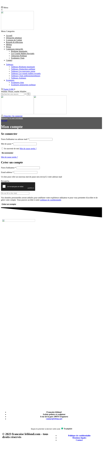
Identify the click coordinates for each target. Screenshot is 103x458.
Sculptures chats (17, 82)
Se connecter (7, 153)
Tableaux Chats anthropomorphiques (25, 76)
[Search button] (28, 94)
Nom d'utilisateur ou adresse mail (15, 139)
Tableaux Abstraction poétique (23, 69)
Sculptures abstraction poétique (23, 85)
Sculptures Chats (17, 58)
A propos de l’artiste (14, 40)
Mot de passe (7, 144)
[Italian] (12, 2)
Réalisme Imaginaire (19, 51)
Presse (8, 47)
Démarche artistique (14, 38)
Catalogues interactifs (14, 49)
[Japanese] (15, 2)
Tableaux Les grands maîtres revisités (26, 73)
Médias (9, 44)
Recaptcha (5, 181)
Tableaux (9, 64)
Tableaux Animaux (18, 78)
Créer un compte (9, 204)
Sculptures (10, 80)
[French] (5, 2)
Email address (7, 172)
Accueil (4, 120)
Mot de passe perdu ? (28, 149)
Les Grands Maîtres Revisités (22, 53)
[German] (9, 2)
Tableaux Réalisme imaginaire (23, 67)
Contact (9, 60)
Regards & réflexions (14, 42)
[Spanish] (18, 2)
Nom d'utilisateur (8, 168)
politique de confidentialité (50, 200)
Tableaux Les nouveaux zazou (23, 71)
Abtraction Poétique (19, 56)
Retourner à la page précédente (12, 118)
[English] (2, 2)
